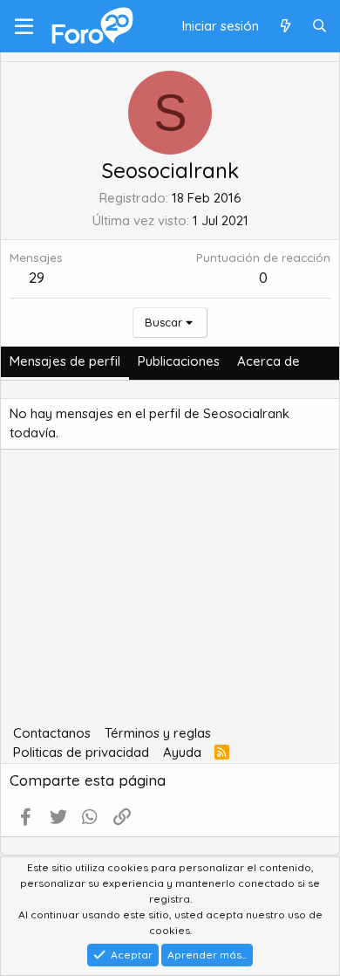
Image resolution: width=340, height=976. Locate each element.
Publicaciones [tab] (179, 361)
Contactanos (52, 733)
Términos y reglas (158, 733)
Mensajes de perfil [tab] (65, 361)
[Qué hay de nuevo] (285, 26)
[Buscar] (320, 26)
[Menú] (23, 26)
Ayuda (182, 752)
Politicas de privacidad (81, 752)
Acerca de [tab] (268, 361)
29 (36, 277)
